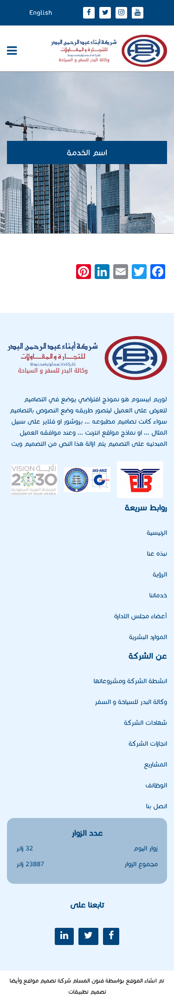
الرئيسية (157, 533)
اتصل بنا (156, 806)
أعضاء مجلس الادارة (140, 616)
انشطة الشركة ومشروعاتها (130, 681)
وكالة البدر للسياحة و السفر (131, 702)
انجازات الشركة (148, 744)
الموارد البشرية (148, 637)
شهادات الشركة (145, 723)
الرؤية (160, 574)
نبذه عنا (157, 554)
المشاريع (155, 764)
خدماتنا (158, 595)
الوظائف (156, 785)
